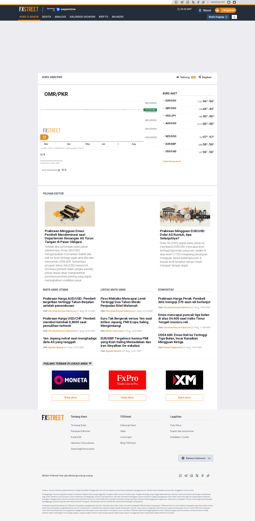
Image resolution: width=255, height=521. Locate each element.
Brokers (118, 16)
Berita (46, 16)
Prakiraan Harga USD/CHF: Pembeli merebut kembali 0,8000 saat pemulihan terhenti (69, 322)
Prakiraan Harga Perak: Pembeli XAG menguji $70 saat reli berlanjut (184, 300)
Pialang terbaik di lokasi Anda (66, 363)
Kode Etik (76, 436)
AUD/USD (170, 123)
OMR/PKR (56, 94)
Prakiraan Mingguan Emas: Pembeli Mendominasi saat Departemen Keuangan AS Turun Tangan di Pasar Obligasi (69, 236)
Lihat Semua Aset (172, 161)
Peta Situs (176, 425)
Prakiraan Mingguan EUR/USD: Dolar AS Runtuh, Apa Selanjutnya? (182, 234)
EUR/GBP (170, 143)
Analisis (60, 16)
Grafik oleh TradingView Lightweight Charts (62, 148)
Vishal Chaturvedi (172, 347)
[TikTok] (203, 2)
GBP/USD (170, 108)
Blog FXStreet (128, 442)
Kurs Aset (170, 93)
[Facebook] (198, 2)
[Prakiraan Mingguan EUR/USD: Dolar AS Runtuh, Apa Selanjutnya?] (185, 214)
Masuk (207, 10)
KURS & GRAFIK (29, 16)
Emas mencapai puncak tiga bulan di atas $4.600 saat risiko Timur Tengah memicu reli (183, 318)
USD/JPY (170, 115)
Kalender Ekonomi (82, 16)
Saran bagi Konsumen (82, 448)
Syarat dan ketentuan (182, 431)
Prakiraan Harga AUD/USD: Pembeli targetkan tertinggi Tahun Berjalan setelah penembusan (69, 302)
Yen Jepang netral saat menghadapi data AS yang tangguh (70, 340)
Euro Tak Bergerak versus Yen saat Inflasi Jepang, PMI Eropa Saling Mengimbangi (126, 322)
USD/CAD (170, 151)
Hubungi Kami (128, 425)
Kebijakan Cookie (179, 436)
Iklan (123, 431)
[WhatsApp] (176, 2)
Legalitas (175, 416)
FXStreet (24, 7)
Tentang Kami (79, 416)
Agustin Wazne (56, 347)
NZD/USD (170, 136)
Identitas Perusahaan (82, 442)
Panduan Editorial (80, 431)
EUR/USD (170, 100)
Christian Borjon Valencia (61, 311)
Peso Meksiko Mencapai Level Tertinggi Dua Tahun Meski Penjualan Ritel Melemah (123, 302)
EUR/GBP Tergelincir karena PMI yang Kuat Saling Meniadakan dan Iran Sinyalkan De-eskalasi (126, 342)
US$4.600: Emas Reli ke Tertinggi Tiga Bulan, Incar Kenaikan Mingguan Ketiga (182, 338)
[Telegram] (182, 2)
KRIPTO (103, 16)
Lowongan (126, 436)
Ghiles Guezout (114, 331)
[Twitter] (193, 2)
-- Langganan (227, 10)
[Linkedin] (187, 2)
